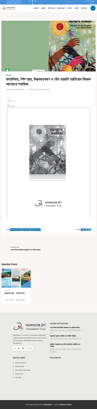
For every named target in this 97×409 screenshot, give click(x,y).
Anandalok (48, 405)
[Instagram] (30, 1)
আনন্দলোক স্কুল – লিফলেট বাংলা (14, 293)
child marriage (16, 229)
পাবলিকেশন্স (8, 75)
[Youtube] (23, 348)
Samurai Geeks (66, 405)
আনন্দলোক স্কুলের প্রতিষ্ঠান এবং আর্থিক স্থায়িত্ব (63, 336)
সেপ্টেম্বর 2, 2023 (8, 300)
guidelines (26, 229)
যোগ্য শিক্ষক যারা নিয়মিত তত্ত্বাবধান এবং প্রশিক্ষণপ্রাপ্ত (65, 327)
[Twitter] (32, 1)
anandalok (21, 300)
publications (36, 229)
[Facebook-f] (35, 1)
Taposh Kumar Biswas (41, 89)
